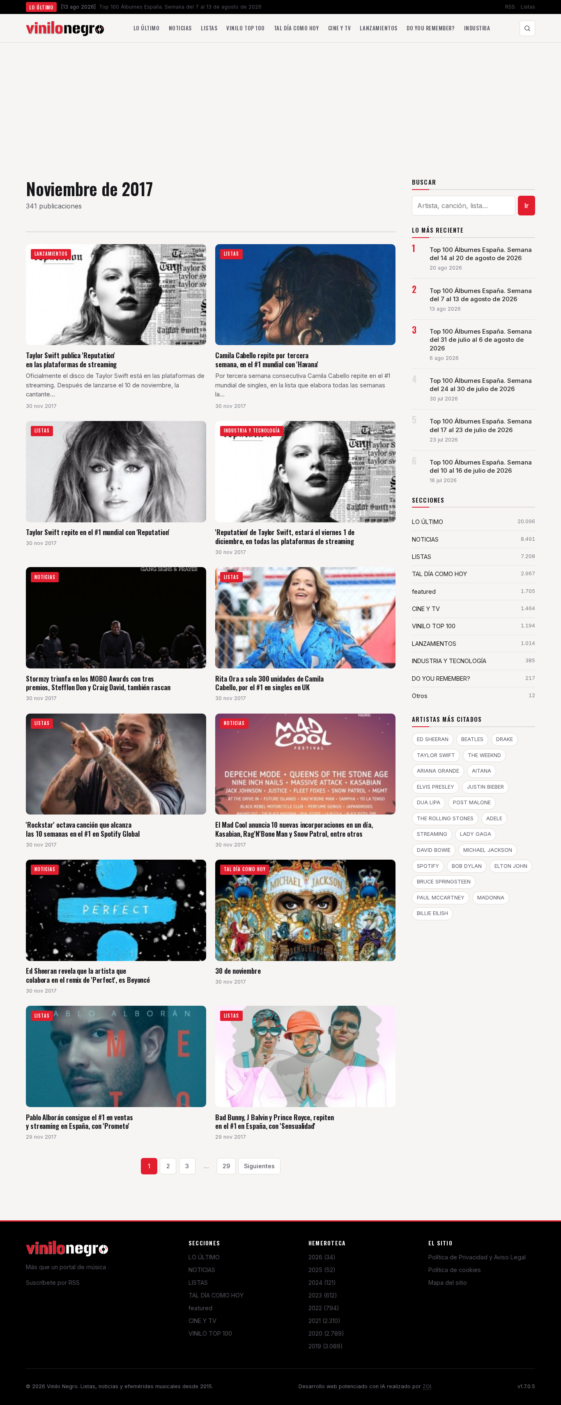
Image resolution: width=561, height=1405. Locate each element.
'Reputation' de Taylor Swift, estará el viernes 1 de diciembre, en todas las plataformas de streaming (284, 536)
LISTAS (198, 1282)
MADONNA (490, 898)
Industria (477, 28)
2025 (322, 1269)
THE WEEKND (484, 755)
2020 (326, 1333)
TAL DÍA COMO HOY (216, 1295)
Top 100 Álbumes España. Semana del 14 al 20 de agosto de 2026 (481, 254)
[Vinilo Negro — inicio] (65, 28)
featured (200, 1307)
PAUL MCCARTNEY (440, 898)
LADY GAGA (475, 834)
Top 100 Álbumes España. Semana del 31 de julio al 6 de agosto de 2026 (481, 340)
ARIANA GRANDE (438, 771)
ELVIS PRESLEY (435, 787)
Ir (526, 205)
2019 (325, 1346)
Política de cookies (454, 1269)
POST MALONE (472, 802)
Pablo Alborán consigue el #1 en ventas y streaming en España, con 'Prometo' (79, 1121)
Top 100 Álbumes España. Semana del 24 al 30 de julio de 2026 (481, 385)
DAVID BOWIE (434, 850)
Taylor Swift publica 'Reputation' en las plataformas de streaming (71, 359)
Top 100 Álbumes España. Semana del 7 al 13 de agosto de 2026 (481, 295)
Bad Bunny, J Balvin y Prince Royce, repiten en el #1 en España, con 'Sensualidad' (274, 1121)
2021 (324, 1320)
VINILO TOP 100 (210, 1333)
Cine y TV (339, 28)
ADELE (494, 818)
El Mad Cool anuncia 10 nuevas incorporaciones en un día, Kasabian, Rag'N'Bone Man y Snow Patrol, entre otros (293, 829)
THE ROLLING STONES (445, 818)
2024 (322, 1282)
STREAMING (432, 834)
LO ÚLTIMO (204, 1257)
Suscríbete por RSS (53, 1282)
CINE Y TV (202, 1320)
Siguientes (259, 1165)
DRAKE (504, 739)
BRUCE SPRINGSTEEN (444, 882)
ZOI (427, 1386)
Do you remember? (431, 28)
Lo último (146, 28)
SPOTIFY (428, 866)
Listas (528, 7)
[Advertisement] (280, 104)
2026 (322, 1257)
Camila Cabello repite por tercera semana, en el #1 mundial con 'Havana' (266, 359)
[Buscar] (527, 28)
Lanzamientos (378, 28)
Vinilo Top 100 (245, 28)
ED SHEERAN (432, 739)
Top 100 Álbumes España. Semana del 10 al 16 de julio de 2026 (481, 466)
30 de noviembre (238, 971)
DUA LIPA (428, 802)
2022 (323, 1307)
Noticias (180, 28)
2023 (322, 1295)
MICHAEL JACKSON (487, 850)
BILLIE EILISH (432, 913)
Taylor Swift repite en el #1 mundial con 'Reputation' (98, 532)
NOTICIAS (202, 1269)
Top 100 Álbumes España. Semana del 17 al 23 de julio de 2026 (481, 425)
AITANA (481, 771)
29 (226, 1165)
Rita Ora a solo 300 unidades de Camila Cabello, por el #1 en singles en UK (269, 683)
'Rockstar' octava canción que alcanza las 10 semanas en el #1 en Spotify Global (83, 829)
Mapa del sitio (447, 1282)
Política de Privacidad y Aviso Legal (477, 1257)
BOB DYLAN (467, 866)
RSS (510, 7)
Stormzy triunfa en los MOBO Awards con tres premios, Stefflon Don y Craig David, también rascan (98, 683)
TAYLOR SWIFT (436, 755)
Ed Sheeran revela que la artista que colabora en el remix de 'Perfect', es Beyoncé (88, 975)
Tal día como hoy (296, 28)
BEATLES (472, 739)
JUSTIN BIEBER (485, 787)
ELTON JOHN (510, 866)
